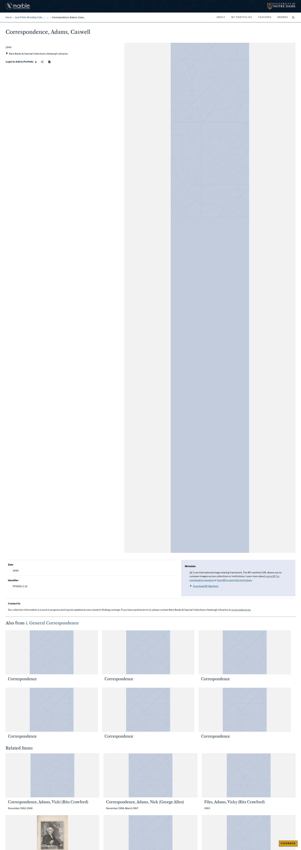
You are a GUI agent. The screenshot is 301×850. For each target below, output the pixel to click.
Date (10, 564)
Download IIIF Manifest (205, 586)
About (221, 17)
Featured (264, 17)
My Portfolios (241, 17)
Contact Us (14, 603)
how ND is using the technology (234, 580)
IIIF (191, 572)
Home (9, 17)
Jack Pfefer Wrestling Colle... (29, 17)
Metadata (190, 566)
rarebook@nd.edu (241, 609)
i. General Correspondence (52, 623)
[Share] (42, 61)
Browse (282, 17)
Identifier (13, 580)
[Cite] (49, 61)
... (47, 17)
